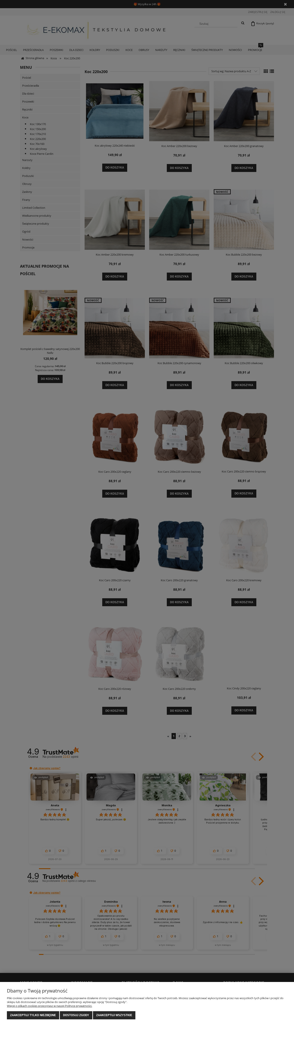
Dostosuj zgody (76, 1015)
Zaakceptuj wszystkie (114, 1015)
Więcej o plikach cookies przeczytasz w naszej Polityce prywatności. (49, 1006)
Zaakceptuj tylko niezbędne (33, 1015)
